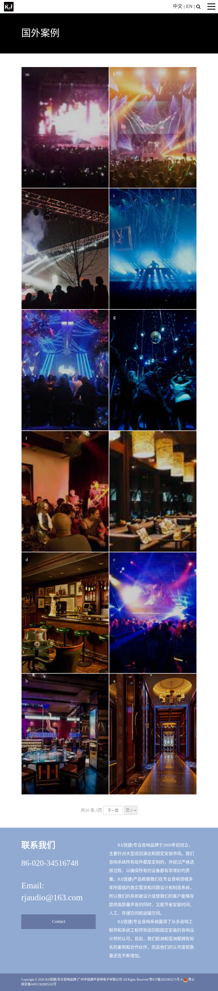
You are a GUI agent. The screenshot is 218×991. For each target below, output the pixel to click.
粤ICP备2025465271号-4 (165, 979)
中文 (177, 6)
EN (189, 6)
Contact (58, 921)
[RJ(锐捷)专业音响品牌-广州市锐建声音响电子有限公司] (9, 6)
